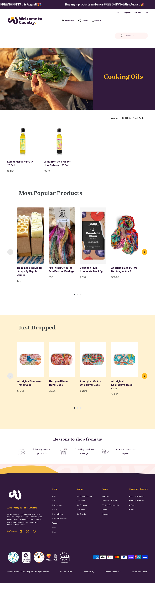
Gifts (54, 496)
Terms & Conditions (112, 572)
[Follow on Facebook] (21, 532)
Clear (139, 35)
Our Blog (105, 496)
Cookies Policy (66, 572)
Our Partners (82, 505)
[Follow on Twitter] (28, 532)
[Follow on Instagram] (34, 532)
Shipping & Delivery (137, 496)
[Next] (144, 252)
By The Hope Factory (140, 572)
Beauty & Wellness (59, 519)
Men (54, 527)
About (118, 12)
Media (104, 510)
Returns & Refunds (136, 501)
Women (55, 523)
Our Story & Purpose (84, 496)
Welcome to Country (110, 501)
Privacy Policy (88, 572)
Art (53, 501)
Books (54, 510)
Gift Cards (138, 12)
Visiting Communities (110, 505)
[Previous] (10, 252)
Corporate (127, 12)
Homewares (56, 505)
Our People (81, 510)
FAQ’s (131, 510)
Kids (54, 532)
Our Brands (81, 514)
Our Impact (81, 501)
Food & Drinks (57, 514)
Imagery (105, 514)
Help (146, 12)
